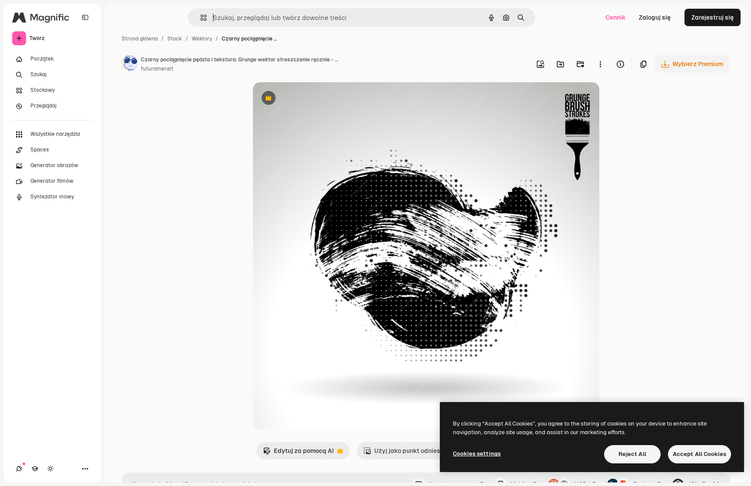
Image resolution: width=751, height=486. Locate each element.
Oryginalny (312, 99)
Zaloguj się (655, 17)
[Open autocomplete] (200, 17)
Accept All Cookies (699, 454)
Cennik (615, 17)
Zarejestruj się (712, 17)
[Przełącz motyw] (50, 469)
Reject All (632, 454)
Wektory (202, 38)
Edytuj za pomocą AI (298, 453)
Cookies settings (477, 453)
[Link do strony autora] (129, 64)
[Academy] (35, 469)
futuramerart (157, 68)
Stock (174, 38)
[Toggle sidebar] (85, 17)
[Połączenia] (19, 469)
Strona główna (140, 38)
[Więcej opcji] (600, 64)
